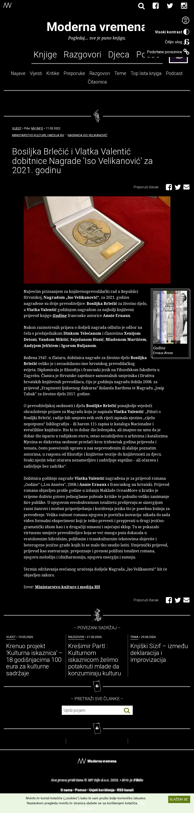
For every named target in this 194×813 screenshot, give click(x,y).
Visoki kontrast (168, 32)
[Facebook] (155, 6)
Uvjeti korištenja (102, 790)
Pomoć (80, 790)
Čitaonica (97, 82)
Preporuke (74, 73)
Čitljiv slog (173, 42)
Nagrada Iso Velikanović (87, 135)
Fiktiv (138, 780)
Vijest (17, 128)
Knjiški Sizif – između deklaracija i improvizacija (159, 652)
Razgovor (76, 637)
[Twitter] (170, 6)
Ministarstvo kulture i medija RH (38, 135)
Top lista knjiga (146, 73)
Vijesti (36, 73)
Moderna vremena (97, 27)
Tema (134, 637)
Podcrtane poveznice (164, 52)
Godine (163, 350)
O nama (66, 790)
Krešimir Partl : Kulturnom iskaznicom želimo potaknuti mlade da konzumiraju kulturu (94, 659)
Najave (18, 73)
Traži (127, 710)
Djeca (118, 54)
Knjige (45, 54)
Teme (120, 73)
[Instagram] (184, 6)
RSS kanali (125, 790)
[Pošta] (186, 186)
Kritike (52, 73)
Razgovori (82, 54)
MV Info (37, 128)
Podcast (174, 73)
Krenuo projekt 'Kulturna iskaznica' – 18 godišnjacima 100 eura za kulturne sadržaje (34, 659)
